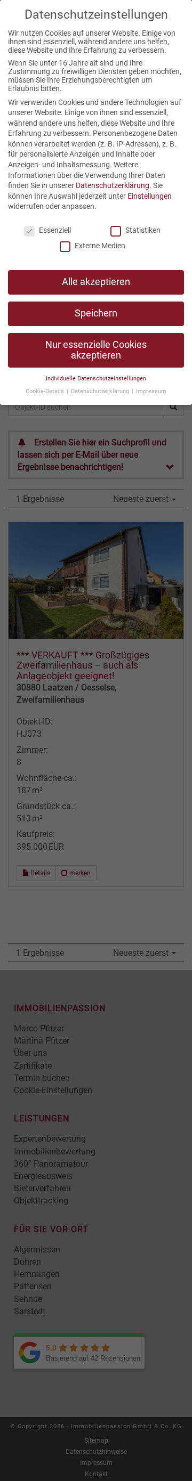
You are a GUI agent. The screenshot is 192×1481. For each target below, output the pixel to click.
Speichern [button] (96, 313)
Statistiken (143, 230)
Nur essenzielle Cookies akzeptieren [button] (96, 350)
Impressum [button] (151, 391)
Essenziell (55, 230)
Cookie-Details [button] (46, 391)
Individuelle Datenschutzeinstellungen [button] (96, 378)
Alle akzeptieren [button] (96, 281)
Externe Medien (100, 245)
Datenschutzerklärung (112, 185)
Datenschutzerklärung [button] (101, 391)
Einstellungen (149, 196)
